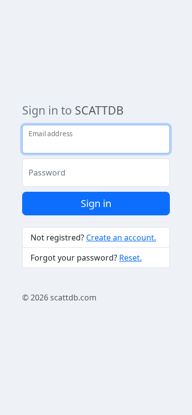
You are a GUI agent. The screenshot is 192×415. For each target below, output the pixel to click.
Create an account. (121, 237)
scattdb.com (73, 297)
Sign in (96, 203)
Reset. (130, 257)
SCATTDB (99, 110)
